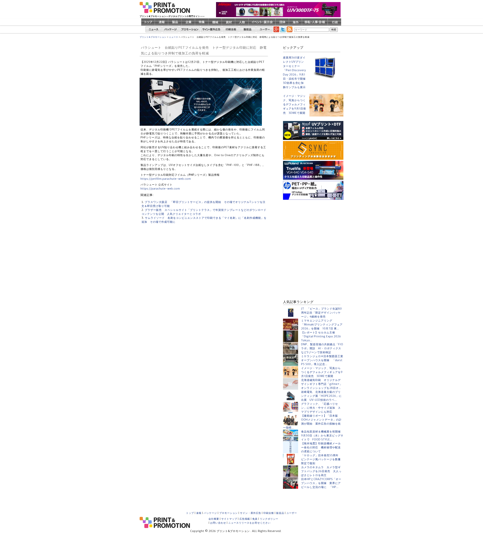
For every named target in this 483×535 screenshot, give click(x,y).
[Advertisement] (313, 224)
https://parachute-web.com (160, 188)
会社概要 (213, 518)
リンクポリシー (269, 518)
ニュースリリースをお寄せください (249, 522)
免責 (255, 518)
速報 (199, 513)
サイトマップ (229, 518)
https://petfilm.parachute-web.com (166, 178)
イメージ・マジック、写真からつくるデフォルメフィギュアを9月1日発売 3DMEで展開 (294, 104)
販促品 (280, 513)
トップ (190, 513)
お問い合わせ (218, 522)
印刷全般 (268, 513)
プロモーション (228, 513)
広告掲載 (244, 518)
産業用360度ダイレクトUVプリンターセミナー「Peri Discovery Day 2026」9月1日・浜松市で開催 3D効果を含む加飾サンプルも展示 (294, 72)
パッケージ (210, 513)
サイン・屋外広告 (250, 513)
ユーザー (291, 513)
